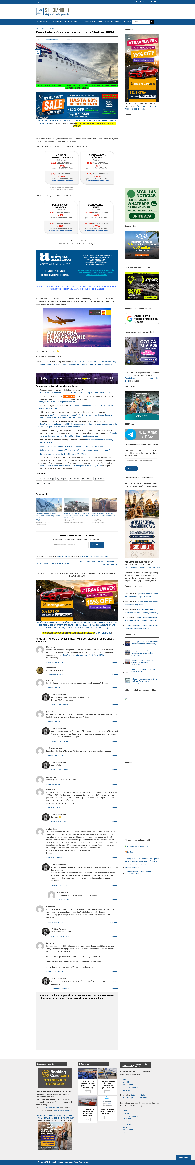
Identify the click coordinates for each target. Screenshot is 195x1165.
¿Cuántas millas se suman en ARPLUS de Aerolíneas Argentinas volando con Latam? (74, 450)
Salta (142, 1095)
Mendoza (125, 1098)
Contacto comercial (57, 2)
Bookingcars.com (51, 1107)
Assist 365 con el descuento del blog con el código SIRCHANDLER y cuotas (70, 466)
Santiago (128, 625)
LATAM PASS (88, 556)
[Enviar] (152, 22)
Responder (114, 662)
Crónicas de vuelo (93, 22)
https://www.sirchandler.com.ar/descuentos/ (144, 567)
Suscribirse (96, 545)
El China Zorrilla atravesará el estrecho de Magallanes (141, 603)
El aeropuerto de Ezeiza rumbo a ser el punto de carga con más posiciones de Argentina (142, 860)
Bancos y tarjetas (74, 22)
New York (127, 1119)
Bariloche (134, 1095)
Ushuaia (150, 1095)
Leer (87, 1091)
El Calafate (143, 1098)
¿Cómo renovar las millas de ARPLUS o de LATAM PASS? (62, 454)
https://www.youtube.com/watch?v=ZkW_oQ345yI (83, 655)
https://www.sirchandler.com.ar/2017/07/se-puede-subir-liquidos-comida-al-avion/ (74, 392)
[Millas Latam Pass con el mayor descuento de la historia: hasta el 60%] (104, 505)
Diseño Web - (81, 1162)
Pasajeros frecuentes (45, 28)
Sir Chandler (67, 39)
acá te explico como (62, 1110)
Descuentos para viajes (72, 2)
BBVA (81, 556)
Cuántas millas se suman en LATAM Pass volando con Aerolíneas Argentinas (71, 446)
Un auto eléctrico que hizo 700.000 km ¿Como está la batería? (139, 872)
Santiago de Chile (130, 1087)
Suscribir (131, 468)
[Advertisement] (118, 11)
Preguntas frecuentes (87, 2)
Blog (37, 2)
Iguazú (133, 1098)
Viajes (118, 22)
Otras (126, 22)
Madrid (126, 1082)
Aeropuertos (56, 22)
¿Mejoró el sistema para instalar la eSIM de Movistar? (144, 671)
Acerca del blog (45, 2)
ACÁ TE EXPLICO (103, 633)
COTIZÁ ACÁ (67, 289)
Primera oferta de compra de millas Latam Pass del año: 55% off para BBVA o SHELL (76, 515)
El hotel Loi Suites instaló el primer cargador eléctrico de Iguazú (141, 866)
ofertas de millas (98, 556)
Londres (126, 1090)
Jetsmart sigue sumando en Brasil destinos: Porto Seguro (144, 680)
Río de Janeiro (129, 1084)
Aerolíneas (42, 22)
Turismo (109, 22)
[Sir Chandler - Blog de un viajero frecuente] (52, 11)
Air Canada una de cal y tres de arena (55, 563)
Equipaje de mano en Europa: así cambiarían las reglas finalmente (141, 595)
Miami (125, 1079)
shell (106, 556)
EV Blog (130, 852)
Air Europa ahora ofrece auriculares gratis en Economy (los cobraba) (141, 611)
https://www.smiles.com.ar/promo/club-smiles (58, 402)
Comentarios (135, 646)
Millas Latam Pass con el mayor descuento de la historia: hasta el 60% (103, 515)
